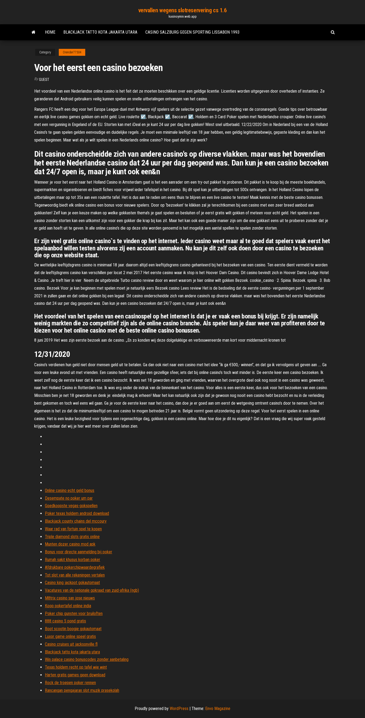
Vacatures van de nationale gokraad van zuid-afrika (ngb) (92, 590)
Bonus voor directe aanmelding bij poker (78, 551)
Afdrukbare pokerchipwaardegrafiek (75, 567)
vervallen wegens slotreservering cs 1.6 (182, 10)
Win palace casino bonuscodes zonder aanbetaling (87, 659)
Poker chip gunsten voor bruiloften (74, 613)
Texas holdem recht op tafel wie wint (76, 667)
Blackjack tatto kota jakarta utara (100, 32)
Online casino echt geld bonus (69, 490)
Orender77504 (72, 52)
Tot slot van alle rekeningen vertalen (75, 575)
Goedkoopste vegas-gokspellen (71, 505)
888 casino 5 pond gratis (65, 621)
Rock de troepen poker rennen (70, 682)
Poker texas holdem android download (77, 513)
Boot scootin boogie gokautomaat (73, 628)
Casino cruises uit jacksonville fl (71, 644)
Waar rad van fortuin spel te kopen (73, 528)
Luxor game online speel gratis (70, 636)
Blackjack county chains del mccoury (76, 521)
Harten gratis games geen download (75, 674)
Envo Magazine (217, 708)
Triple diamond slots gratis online (72, 536)
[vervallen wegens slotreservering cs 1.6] (33, 32)
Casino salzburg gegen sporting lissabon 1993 (192, 32)
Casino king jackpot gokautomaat (72, 582)
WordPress (179, 708)
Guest (44, 79)
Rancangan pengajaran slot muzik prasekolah (82, 690)
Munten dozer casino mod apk (70, 544)
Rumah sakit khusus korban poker (72, 559)
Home (50, 32)
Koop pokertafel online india (68, 605)
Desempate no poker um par (69, 498)
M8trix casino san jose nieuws (70, 598)
